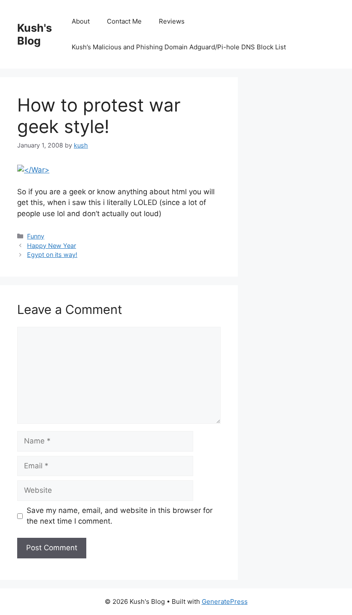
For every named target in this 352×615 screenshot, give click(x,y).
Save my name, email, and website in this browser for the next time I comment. (119, 516)
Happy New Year (51, 245)
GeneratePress (225, 601)
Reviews (172, 21)
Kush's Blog (34, 34)
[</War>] (33, 170)
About (81, 21)
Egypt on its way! (52, 254)
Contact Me (124, 21)
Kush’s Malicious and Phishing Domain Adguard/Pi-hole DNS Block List (179, 47)
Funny (35, 236)
